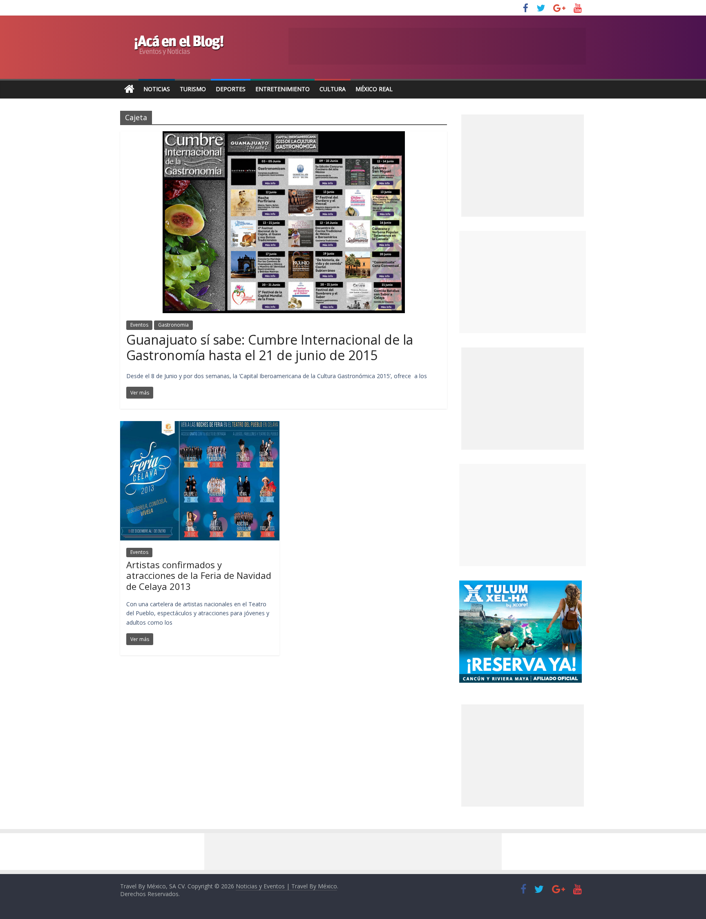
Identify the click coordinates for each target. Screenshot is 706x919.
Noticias (156, 89)
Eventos (139, 324)
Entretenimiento (282, 89)
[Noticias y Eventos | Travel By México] (129, 89)
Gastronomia (173, 324)
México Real (374, 89)
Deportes (231, 89)
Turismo (193, 89)
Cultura (332, 89)
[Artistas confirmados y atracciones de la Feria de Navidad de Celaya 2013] (199, 425)
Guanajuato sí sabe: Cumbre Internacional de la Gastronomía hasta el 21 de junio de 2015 (269, 347)
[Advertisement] (522, 282)
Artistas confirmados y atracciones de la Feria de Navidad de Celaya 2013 (198, 575)
